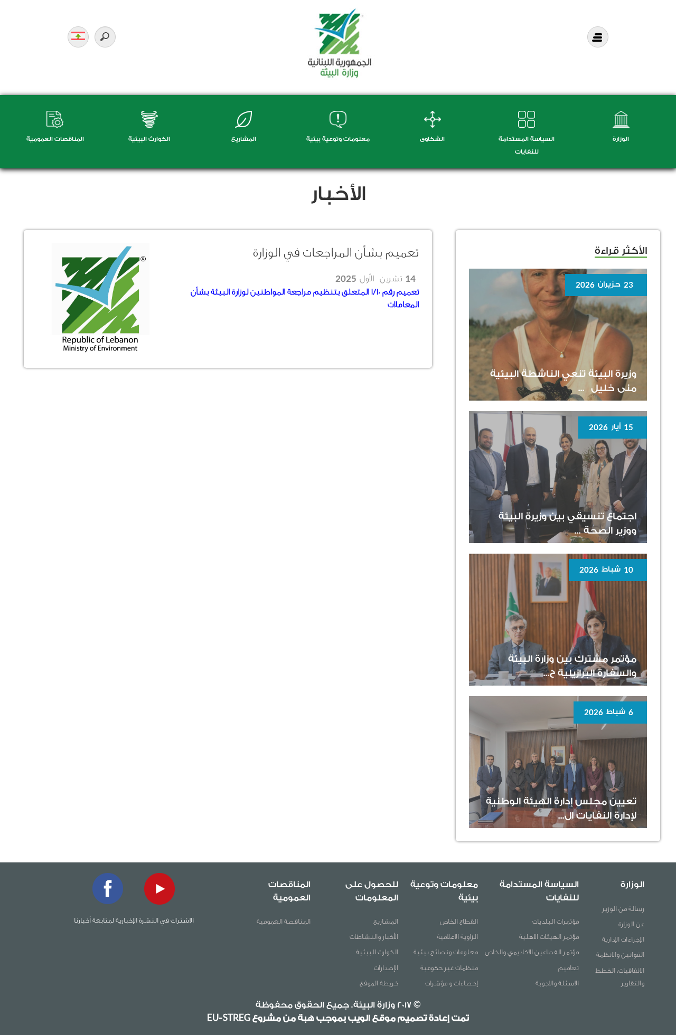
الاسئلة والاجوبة (557, 983)
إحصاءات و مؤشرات (451, 983)
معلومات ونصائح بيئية (446, 952)
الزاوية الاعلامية (457, 937)
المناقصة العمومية (284, 921)
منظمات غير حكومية (449, 968)
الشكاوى (432, 139)
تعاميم (568, 968)
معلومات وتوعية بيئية (338, 139)
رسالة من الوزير (623, 909)
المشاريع (243, 139)
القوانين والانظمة (620, 954)
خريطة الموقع (379, 983)
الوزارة (621, 139)
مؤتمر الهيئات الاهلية (549, 937)
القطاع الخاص (459, 921)
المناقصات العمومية (55, 139)
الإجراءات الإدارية (623, 939)
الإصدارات (386, 968)
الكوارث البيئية (149, 139)
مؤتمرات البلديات (555, 921)
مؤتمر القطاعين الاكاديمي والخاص (532, 952)
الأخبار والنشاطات (374, 937)
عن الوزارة (631, 924)
